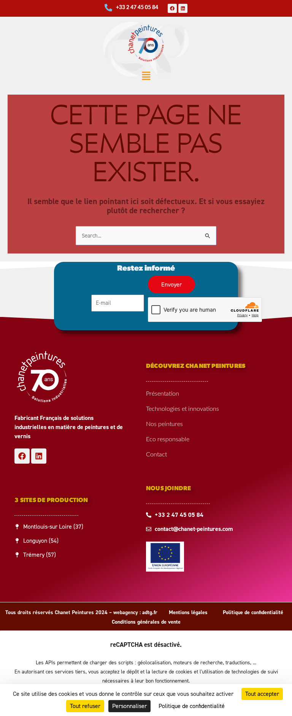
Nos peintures (164, 424)
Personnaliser (129, 706)
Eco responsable (167, 439)
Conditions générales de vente (146, 622)
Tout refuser (85, 706)
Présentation (162, 394)
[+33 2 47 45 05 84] (108, 7)
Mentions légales (188, 612)
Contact (156, 454)
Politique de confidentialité (253, 612)
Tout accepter (262, 694)
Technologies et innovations (182, 409)
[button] (146, 76)
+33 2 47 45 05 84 (137, 7)
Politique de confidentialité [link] (192, 706)
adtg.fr (149, 612)
